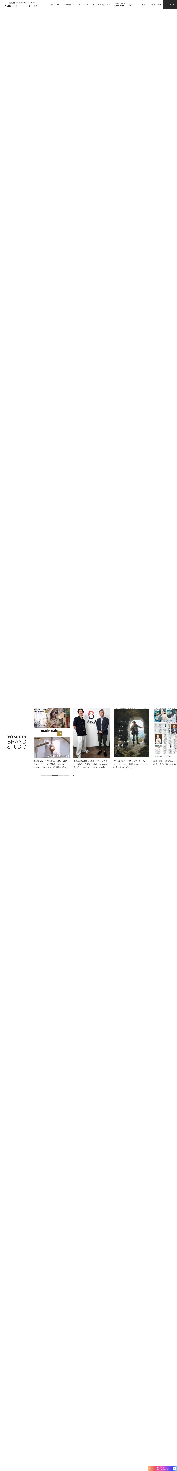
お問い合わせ (170, 4)
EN (133, 4)
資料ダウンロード (156, 4)
